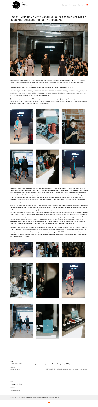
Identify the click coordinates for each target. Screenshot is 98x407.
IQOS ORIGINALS (45, 103)
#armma (12, 363)
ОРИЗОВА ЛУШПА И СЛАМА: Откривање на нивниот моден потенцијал (65, 369)
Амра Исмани (14, 93)
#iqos (20, 363)
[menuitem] (87, 7)
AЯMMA (34, 93)
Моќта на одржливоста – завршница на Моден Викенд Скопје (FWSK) (48, 364)
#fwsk (16, 363)
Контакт (81, 5)
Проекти (72, 5)
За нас (64, 5)
